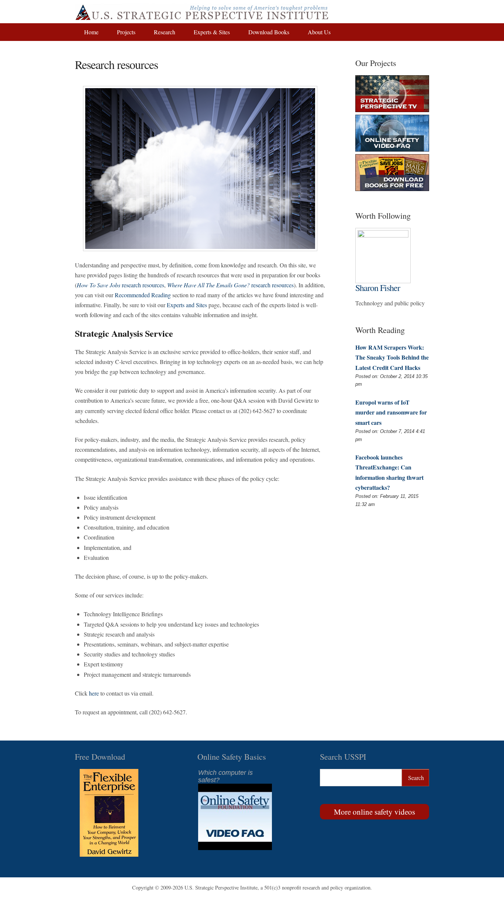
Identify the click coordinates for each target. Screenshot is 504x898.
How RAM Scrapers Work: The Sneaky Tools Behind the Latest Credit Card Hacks (392, 357)
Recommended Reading (143, 295)
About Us (319, 32)
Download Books (268, 32)
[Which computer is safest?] (235, 848)
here (94, 693)
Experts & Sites (212, 32)
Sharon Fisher (377, 288)
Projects (126, 32)
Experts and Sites (187, 305)
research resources (120, 285)
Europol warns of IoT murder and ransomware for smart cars (391, 412)
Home (91, 32)
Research (164, 32)
